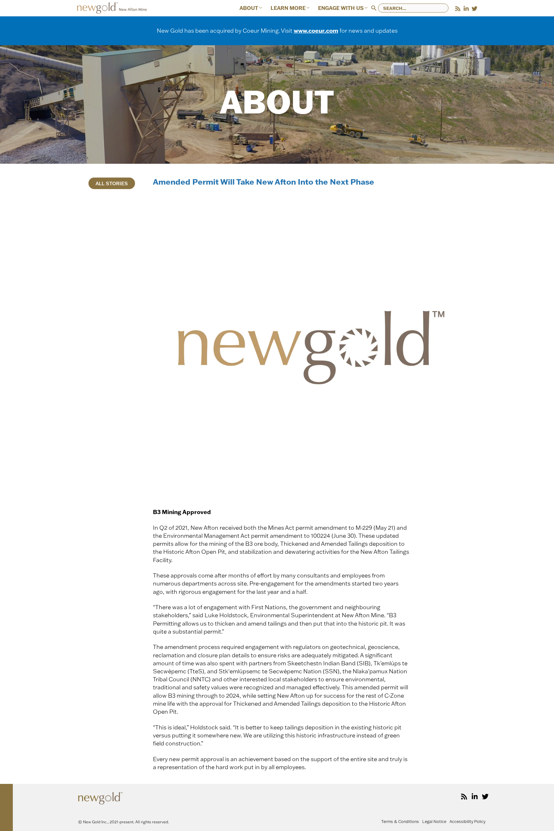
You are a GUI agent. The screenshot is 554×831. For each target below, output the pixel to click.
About (248, 8)
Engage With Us (341, 8)
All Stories (112, 183)
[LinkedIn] (466, 9)
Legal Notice (434, 821)
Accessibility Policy (467, 821)
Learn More (288, 8)
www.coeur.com (316, 30)
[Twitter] (474, 9)
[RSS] (458, 9)
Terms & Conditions (400, 821)
